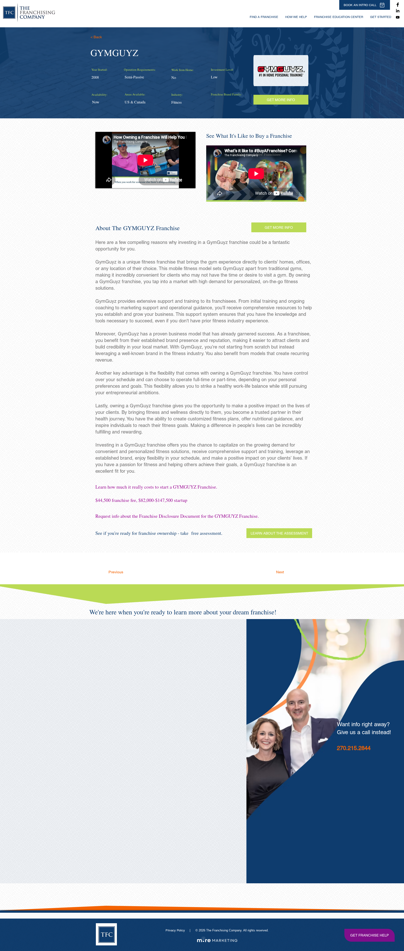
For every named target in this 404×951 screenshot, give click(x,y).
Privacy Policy (176, 930)
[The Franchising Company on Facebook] (398, 5)
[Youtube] (398, 17)
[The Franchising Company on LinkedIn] (398, 11)
